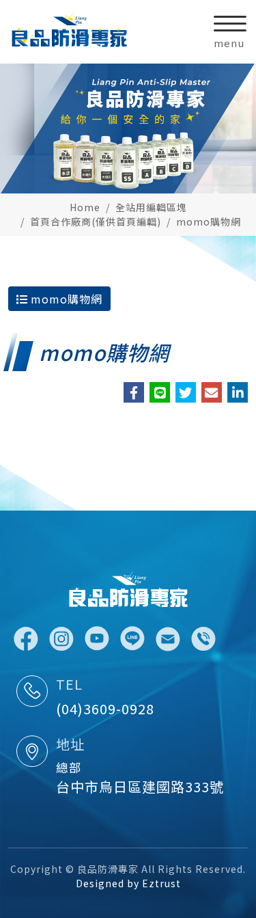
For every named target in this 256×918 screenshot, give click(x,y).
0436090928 (203, 639)
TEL (69, 684)
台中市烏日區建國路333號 (140, 786)
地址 (70, 744)
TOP (233, 781)
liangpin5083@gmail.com (168, 639)
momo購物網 (208, 221)
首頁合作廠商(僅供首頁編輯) (95, 221)
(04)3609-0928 (105, 708)
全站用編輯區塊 (151, 207)
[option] (128, 128)
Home (85, 207)
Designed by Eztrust (128, 883)
